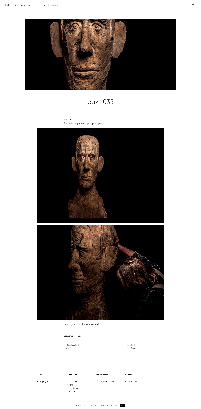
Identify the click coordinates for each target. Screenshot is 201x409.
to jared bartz (132, 381)
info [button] (116, 405)
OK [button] (122, 405)
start (6, 5)
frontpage (42, 381)
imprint (55, 5)
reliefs (69, 384)
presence (33, 5)
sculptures (79, 336)
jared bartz (19, 5)
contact (45, 5)
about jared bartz (105, 381)
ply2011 (72, 346)
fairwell (118, 346)
